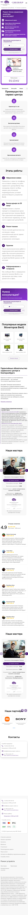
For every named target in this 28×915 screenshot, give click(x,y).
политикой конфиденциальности (14, 52)
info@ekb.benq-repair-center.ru (12, 751)
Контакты (3, 842)
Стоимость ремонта (6, 837)
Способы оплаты (5, 856)
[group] (7, 720)
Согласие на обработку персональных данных (13, 854)
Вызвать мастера (15, 480)
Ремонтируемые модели (7, 849)
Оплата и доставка (6, 839)
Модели (21, 88)
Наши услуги (4, 851)
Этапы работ (14, 88)
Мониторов (4, 866)
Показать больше (14, 358)
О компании (4, 847)
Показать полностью (6, 401)
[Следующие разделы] (27, 89)
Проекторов (14, 866)
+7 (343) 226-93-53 (17, 2)
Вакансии (3, 844)
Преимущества (5, 88)
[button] (26, 470)
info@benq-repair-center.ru (11, 806)
